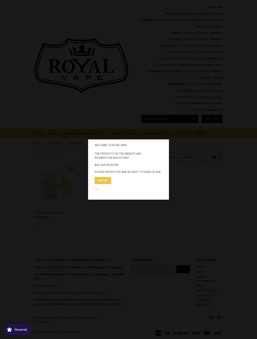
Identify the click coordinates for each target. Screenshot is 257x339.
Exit (97, 188)
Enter (103, 180)
